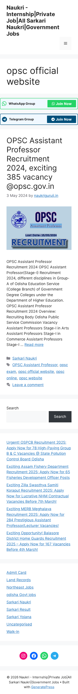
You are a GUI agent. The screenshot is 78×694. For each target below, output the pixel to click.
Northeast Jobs (20, 587)
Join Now (64, 103)
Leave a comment (28, 385)
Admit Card (16, 572)
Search (12, 408)
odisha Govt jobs (21, 595)
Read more (34, 344)
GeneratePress (42, 687)
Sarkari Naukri (24, 358)
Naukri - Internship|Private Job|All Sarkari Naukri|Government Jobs (32, 20)
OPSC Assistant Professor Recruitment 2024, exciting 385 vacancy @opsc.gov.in (34, 163)
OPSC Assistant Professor (34, 365)
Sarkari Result (18, 609)
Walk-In (12, 631)
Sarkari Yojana (18, 617)
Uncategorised (19, 624)
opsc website (30, 378)
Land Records (18, 580)
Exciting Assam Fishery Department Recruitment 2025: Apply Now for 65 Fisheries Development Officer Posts (38, 472)
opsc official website (36, 371)
